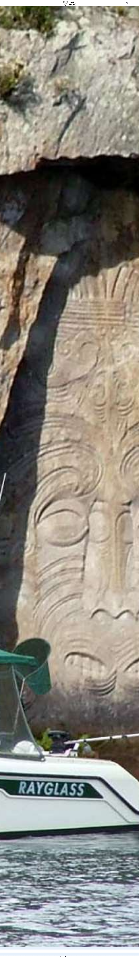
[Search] (132, 3)
